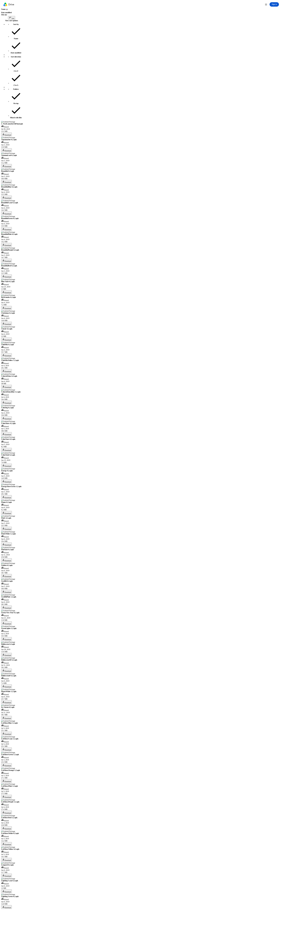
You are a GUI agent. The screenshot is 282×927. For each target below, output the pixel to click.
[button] (266, 4)
